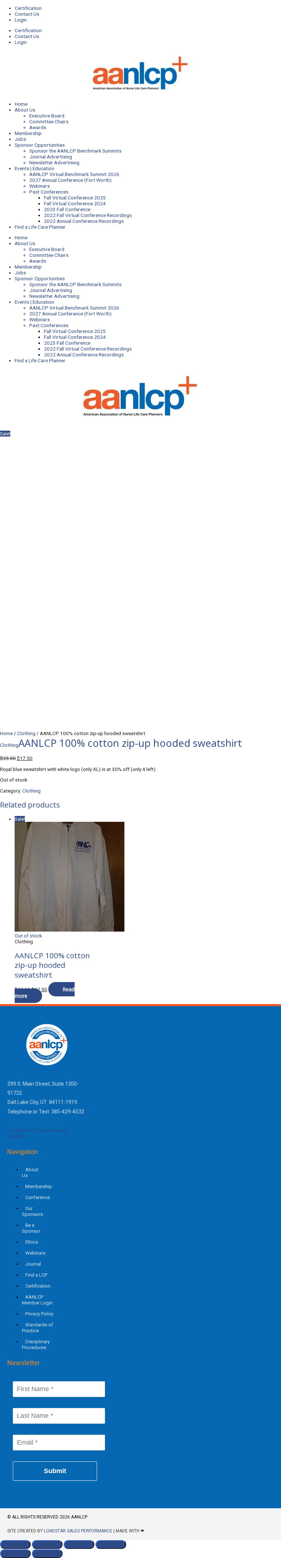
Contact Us (27, 14)
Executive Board (46, 116)
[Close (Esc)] (110, 1544)
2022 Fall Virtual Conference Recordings (88, 215)
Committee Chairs (48, 121)
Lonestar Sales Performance (78, 1530)
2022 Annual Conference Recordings (84, 221)
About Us (25, 110)
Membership (28, 133)
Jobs (20, 139)
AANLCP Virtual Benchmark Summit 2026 (74, 174)
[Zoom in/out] (15, 1544)
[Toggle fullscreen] (47, 1544)
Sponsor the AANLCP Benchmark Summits (75, 151)
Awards (37, 127)
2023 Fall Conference (67, 209)
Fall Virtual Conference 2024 (75, 203)
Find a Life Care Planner (40, 227)
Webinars (39, 186)
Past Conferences (48, 192)
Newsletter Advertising (54, 162)
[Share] (79, 1544)
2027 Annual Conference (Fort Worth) (70, 180)
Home (21, 104)
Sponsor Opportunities (40, 145)
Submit (55, 1471)
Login (21, 20)
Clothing (26, 733)
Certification (28, 8)
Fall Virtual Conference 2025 (75, 198)
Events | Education (34, 168)
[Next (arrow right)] (47, 1553)
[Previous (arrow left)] (15, 1553)
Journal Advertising (50, 157)
